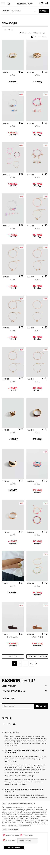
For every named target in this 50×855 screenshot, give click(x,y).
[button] (8, 4)
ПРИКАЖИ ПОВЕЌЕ (10, 830)
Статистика (28, 835)
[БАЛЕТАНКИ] (13, 617)
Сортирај (6, 11)
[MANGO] (6, 72)
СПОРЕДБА (13, 656)
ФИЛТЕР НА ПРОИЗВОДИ (37, 656)
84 (43, 37)
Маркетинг (10, 840)
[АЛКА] (13, 55)
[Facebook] (4, 724)
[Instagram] (9, 724)
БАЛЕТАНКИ (12, 637)
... (39, 36)
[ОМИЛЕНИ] (42, 5)
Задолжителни (12, 835)
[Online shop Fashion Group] (25, 4)
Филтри (43, 11)
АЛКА (12, 75)
